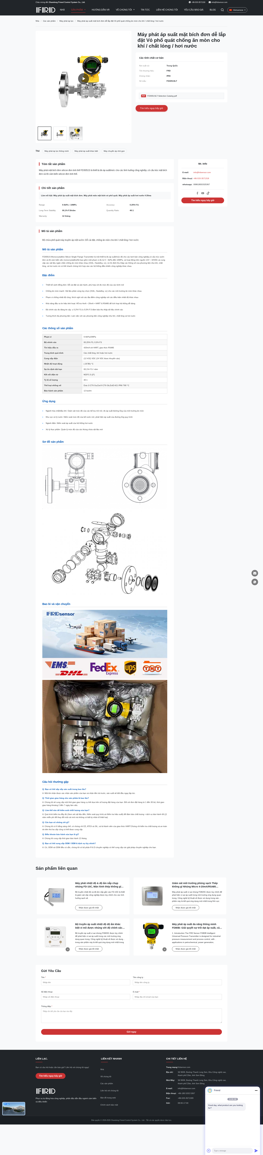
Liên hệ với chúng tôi (109, 1090)
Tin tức (145, 10)
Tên (43, 977)
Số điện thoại (46, 992)
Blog (213, 10)
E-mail (136, 992)
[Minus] (256, 1090)
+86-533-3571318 (201, 178)
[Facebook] (197, 193)
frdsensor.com (184, 1067)
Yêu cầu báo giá (193, 10)
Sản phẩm (77, 10)
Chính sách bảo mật (109, 1105)
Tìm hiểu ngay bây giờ (202, 200)
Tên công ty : (138, 977)
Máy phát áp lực (66, 21)
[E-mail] (254, 573)
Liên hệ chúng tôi (167, 10)
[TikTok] (208, 193)
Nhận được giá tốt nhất (89, 908)
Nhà (62, 10)
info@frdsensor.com (219, 2)
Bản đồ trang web (108, 1098)
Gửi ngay (131, 1032)
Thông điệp (46, 1006)
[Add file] (209, 1151)
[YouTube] (202, 193)
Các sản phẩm (49, 21)
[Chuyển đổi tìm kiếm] (222, 10)
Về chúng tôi (124, 10)
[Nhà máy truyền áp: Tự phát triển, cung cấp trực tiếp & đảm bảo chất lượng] (83, 78)
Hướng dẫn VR (101, 10)
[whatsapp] (254, 582)
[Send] (256, 1151)
